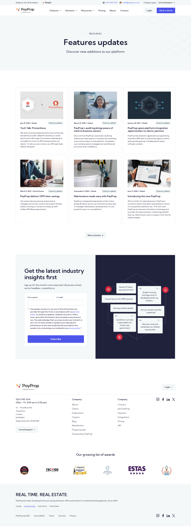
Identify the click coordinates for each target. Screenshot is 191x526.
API (119, 425)
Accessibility (39, 516)
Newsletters (78, 425)
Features (122, 413)
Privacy (73, 516)
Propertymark (79, 429)
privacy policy (74, 328)
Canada (19, 506)
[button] (166, 3)
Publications (77, 413)
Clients (75, 408)
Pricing (101, 10)
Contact (124, 10)
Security (62, 516)
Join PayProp (124, 408)
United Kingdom (30, 506)
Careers (76, 417)
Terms (51, 516)
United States (54, 506)
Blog (74, 421)
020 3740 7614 (23, 399)
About (113, 10)
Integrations (123, 417)
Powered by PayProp (82, 434)
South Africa (42, 506)
